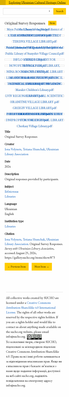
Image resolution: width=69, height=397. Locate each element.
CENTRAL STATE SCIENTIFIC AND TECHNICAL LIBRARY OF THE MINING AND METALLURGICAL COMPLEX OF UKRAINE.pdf (34, 83)
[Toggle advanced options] (49, 11)
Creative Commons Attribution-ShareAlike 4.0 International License (31, 307)
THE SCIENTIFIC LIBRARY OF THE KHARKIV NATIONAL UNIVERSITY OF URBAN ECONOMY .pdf (34, 35)
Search (59, 11)
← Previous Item (17, 266)
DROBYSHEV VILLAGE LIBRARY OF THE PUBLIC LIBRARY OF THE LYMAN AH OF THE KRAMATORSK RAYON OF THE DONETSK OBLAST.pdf (34, 114)
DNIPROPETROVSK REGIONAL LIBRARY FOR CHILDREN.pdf (34, 120)
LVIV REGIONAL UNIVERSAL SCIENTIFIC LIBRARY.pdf (34, 96)
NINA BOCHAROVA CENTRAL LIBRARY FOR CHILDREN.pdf (35, 71)
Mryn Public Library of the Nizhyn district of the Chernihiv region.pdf (34, 29)
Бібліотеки (11, 191)
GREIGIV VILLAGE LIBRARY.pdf (34, 108)
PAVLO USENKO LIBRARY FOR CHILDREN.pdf (34, 59)
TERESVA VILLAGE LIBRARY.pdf (34, 41)
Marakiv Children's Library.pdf (34, 90)
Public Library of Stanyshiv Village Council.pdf (34, 53)
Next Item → (42, 266)
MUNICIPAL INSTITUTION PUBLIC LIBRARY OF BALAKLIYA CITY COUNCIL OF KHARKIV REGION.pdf (34, 77)
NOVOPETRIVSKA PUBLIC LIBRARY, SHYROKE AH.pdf (34, 65)
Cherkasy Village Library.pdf (34, 126)
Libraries (10, 196)
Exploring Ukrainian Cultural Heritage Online (37, 2)
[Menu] (3, 2)
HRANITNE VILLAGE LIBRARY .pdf (34, 102)
